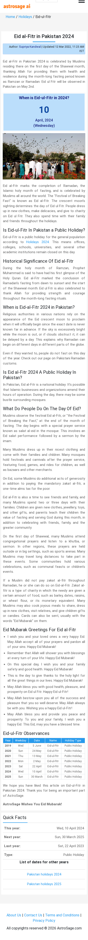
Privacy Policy (44, 920)
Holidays (25, 17)
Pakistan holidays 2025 (44, 884)
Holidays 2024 (37, 242)
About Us (14, 915)
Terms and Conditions (62, 915)
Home (10, 17)
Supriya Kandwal (30, 46)
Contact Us (33, 915)
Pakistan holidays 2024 (44, 874)
